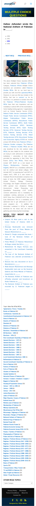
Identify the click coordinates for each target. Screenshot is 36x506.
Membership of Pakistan (11, 405)
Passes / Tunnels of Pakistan (12, 432)
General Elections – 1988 (11, 347)
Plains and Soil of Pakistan (11, 436)
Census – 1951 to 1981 (10, 386)
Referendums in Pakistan (11, 359)
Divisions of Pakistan (10, 328)
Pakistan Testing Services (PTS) (20, 132)
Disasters (6, 323)
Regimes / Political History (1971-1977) (15, 448)
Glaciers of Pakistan (9, 371)
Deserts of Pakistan (9, 321)
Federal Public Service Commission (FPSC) (17, 113)
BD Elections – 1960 (9, 333)
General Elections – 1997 (11, 355)
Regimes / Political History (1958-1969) (15, 444)
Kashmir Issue (7, 400)
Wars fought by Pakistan (11, 473)
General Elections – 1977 (11, 342)
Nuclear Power (8, 422)
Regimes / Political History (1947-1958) (15, 441)
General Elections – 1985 (11, 345)
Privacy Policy (12, 490)
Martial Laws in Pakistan (11, 403)
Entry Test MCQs (16, 160)
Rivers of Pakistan (9, 463)
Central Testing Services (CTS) (15, 135)
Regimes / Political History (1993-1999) (15, 456)
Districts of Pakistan (9, 326)
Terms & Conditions (12, 493)
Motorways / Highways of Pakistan (14, 412)
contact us (23, 97)
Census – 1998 (7, 388)
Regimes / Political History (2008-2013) (15, 460)
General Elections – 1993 (11, 352)
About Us (25, 493)
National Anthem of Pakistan (12, 417)
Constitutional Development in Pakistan (16, 316)
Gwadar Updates (8, 374)
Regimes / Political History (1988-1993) (15, 453)
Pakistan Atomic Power (10, 424)
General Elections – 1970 (11, 340)
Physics (5, 165)
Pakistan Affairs (27, 83)
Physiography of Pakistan (11, 434)
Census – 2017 (7, 391)
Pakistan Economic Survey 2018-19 (14, 429)
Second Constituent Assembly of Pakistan (16, 362)
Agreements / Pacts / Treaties (13, 309)
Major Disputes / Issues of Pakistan (14, 398)
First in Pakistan (8, 364)
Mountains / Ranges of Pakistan (13, 415)
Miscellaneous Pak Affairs (11, 410)
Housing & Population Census (12, 383)
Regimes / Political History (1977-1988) (15, 451)
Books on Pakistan (9, 311)
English (5, 168)
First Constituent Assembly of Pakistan (15, 338)
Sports (5, 465)
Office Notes (23, 503)
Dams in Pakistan (8, 318)
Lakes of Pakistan (9, 396)
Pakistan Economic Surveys (11, 427)
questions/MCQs (26, 93)
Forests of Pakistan (9, 367)
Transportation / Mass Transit (13, 468)
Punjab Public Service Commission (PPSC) (17, 116)
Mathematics (15, 165)
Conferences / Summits (10, 314)
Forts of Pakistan (8, 369)
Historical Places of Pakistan (12, 376)
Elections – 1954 (8, 335)
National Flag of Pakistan (11, 420)
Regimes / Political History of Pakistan (15, 439)
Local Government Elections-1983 (14, 357)
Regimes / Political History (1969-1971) (15, 446)
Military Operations (9, 408)
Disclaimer (22, 490)
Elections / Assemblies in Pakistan (14, 330)
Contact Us (17, 495)
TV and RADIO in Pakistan (11, 470)
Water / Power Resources (11, 475)
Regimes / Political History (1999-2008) (15, 458)
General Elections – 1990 (11, 350)
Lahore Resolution (9, 393)
